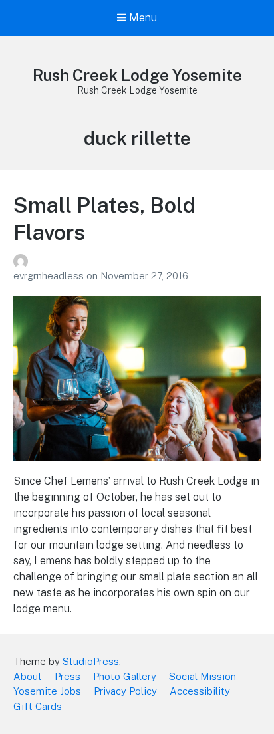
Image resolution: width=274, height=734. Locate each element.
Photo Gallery (124, 676)
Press (67, 676)
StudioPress (91, 661)
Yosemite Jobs (47, 691)
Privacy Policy (125, 691)
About (27, 676)
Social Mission (202, 676)
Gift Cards (37, 706)
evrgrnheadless (49, 275)
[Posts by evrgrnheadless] (137, 261)
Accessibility (200, 691)
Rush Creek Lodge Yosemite (137, 75)
